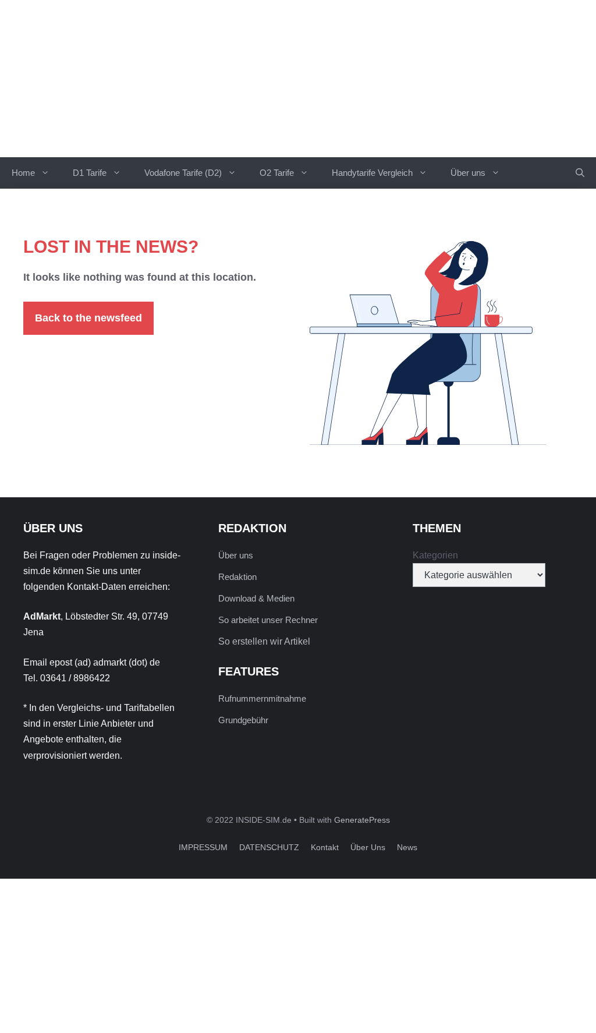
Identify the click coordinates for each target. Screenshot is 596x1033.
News (407, 847)
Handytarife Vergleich (372, 173)
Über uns (467, 173)
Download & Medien (256, 598)
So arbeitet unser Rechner (268, 620)
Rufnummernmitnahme (262, 698)
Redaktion (237, 577)
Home (23, 173)
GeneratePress (362, 820)
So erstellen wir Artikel (264, 641)
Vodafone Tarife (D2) (183, 173)
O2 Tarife (277, 173)
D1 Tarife (90, 173)
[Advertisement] (298, 951)
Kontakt (325, 847)
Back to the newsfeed (88, 318)
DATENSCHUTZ (269, 847)
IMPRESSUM (203, 847)
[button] (580, 173)
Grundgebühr (243, 720)
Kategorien (435, 555)
